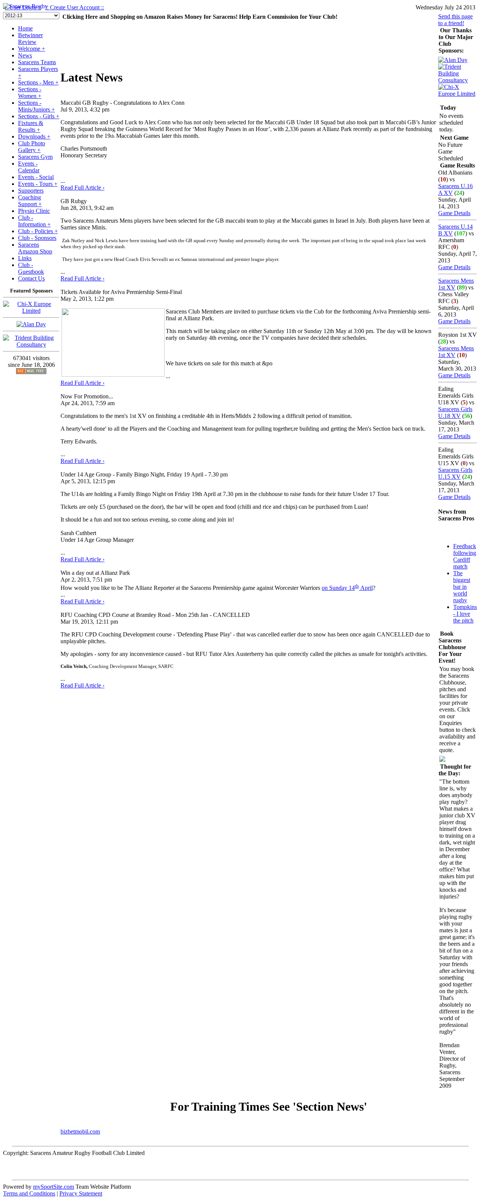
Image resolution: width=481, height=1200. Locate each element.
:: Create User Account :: (74, 7)
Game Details (454, 213)
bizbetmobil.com (80, 1131)
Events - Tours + (37, 184)
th (357, 586)
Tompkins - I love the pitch (465, 614)
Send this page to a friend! (455, 19)
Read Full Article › (82, 187)
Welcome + (31, 48)
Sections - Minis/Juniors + (36, 106)
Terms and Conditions (29, 1193)
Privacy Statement (80, 1193)
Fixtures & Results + (30, 126)
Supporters (31, 190)
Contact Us (31, 278)
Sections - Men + (38, 82)
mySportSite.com (53, 1186)
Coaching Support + (30, 200)
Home (25, 28)
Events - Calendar (28, 166)
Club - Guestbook (31, 268)
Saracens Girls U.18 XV (455, 412)
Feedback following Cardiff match (464, 556)
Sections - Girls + (38, 116)
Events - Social (36, 177)
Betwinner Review (30, 38)
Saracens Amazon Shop (35, 248)
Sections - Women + (29, 92)
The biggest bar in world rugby (461, 586)
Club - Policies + (38, 231)
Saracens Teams (37, 62)
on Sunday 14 (338, 588)
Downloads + (34, 136)
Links (25, 258)
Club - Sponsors (37, 238)
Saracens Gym (35, 157)
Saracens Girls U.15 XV (455, 473)
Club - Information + (34, 221)
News (25, 55)
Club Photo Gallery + (31, 146)
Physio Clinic (34, 211)
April (366, 588)
